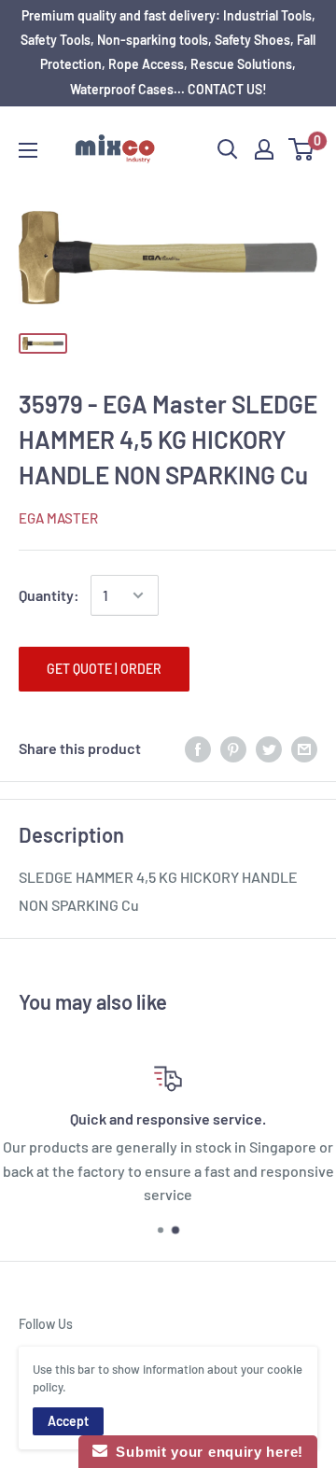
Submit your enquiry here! (205, 1452)
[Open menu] (28, 150)
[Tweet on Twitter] (269, 748)
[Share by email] (304, 748)
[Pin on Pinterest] (233, 748)
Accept (68, 1421)
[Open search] (227, 149)
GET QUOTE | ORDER (104, 669)
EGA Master (58, 518)
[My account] (264, 149)
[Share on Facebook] (198, 748)
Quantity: (49, 595)
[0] (302, 149)
